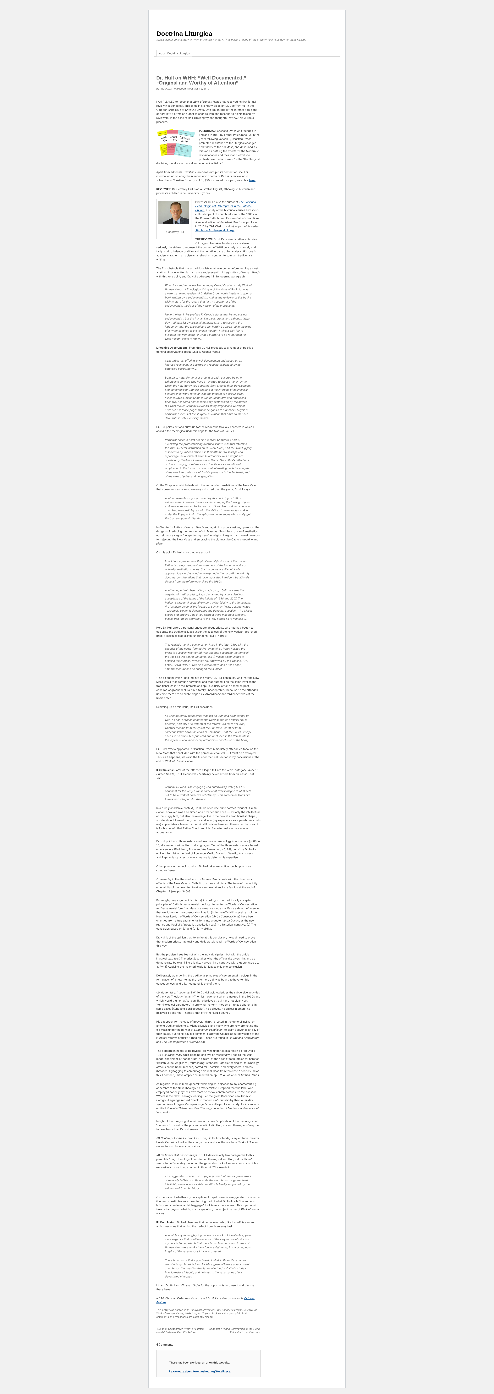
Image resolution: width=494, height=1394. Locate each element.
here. (252, 180)
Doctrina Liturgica (184, 33)
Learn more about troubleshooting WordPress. (200, 1371)
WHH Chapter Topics (197, 1313)
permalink (234, 1313)
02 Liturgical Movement (201, 1309)
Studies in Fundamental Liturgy (214, 230)
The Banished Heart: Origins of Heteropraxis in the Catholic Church (225, 206)
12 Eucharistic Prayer (229, 1309)
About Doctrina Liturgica (174, 53)
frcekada (166, 88)
